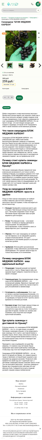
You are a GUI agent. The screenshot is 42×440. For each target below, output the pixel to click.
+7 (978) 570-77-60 (21, 408)
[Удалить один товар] (4, 97)
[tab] (6, 107)
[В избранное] (39, 33)
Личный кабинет (21, 386)
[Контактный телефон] (32, 4)
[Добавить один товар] (11, 97)
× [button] (40, 428)
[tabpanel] (21, 241)
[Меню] (3, 4)
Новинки (21, 388)
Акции (21, 393)
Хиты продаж (21, 391)
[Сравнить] (39, 37)
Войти (21, 384)
